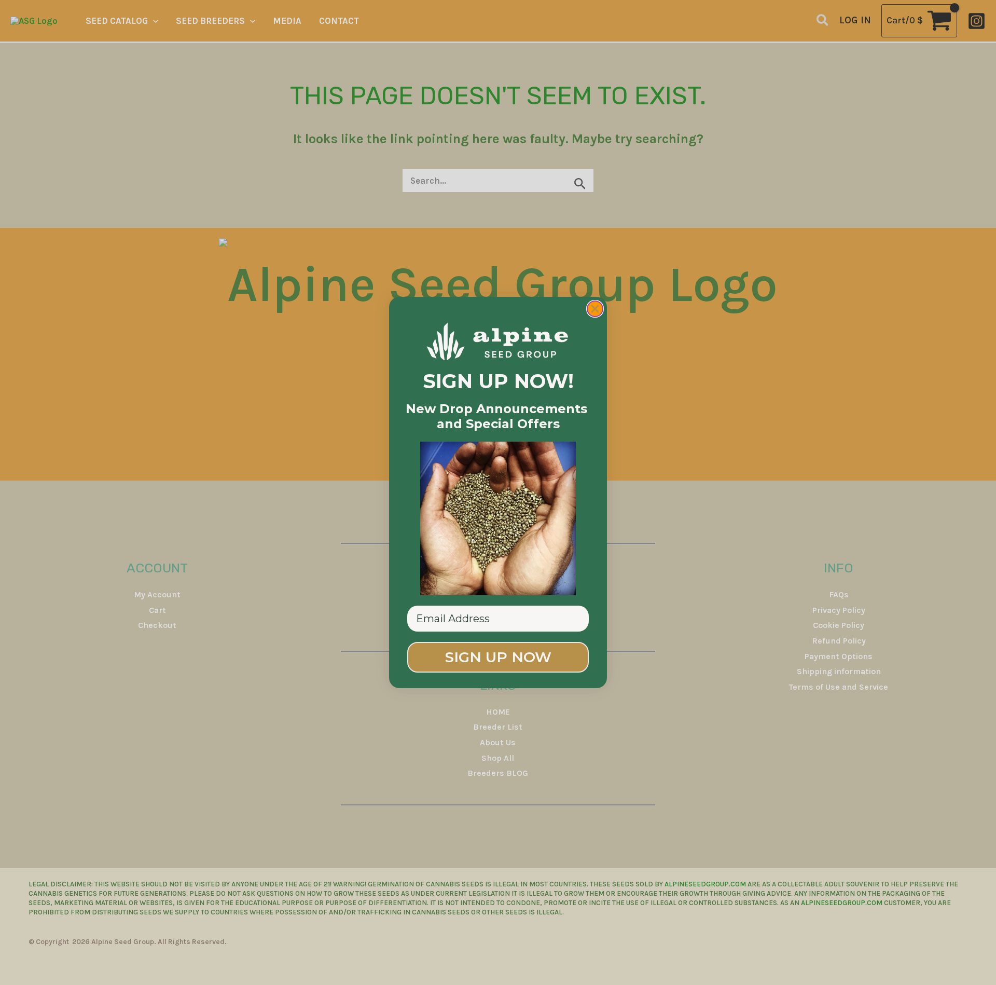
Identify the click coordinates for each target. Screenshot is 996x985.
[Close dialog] (595, 309)
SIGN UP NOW (498, 657)
